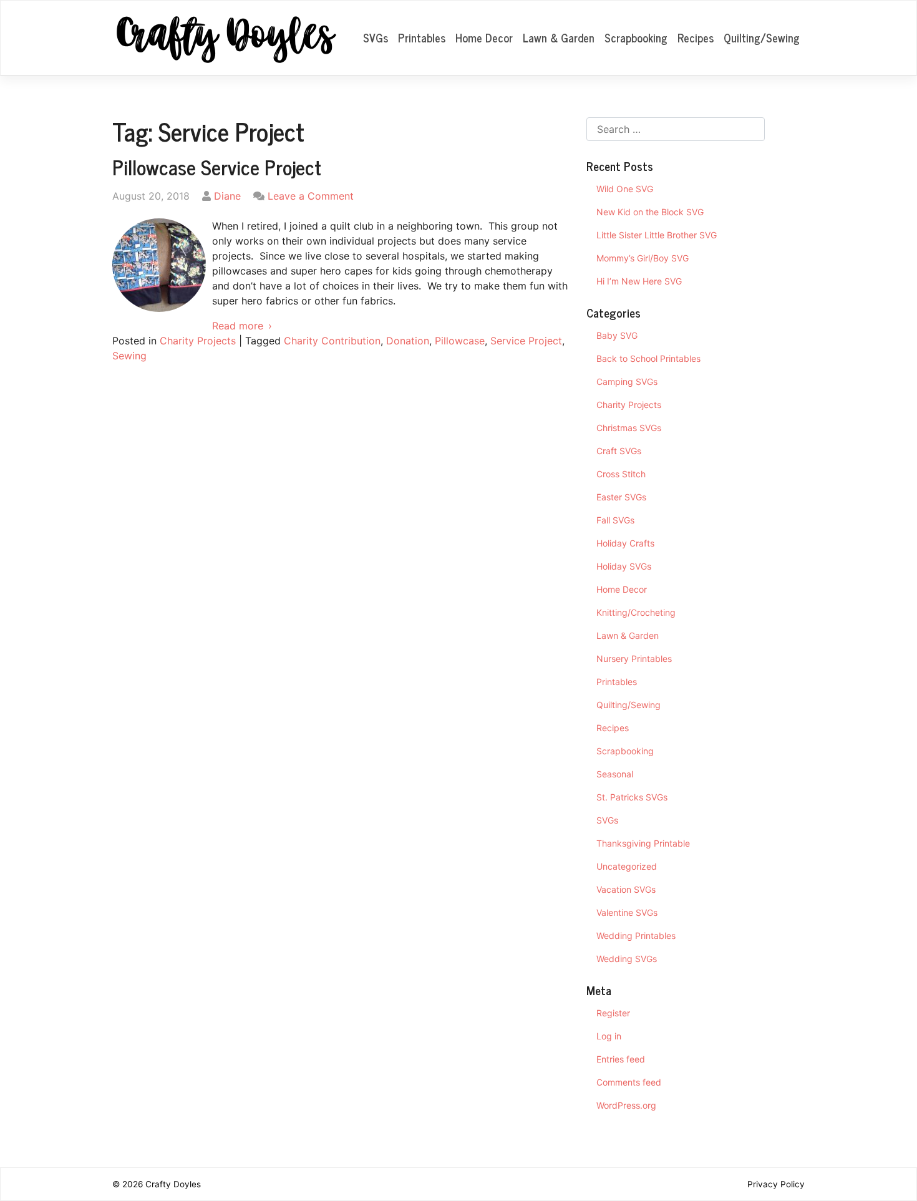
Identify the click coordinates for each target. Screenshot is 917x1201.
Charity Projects (198, 340)
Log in (608, 1036)
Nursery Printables (634, 658)
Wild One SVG (624, 188)
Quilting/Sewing (762, 37)
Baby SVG (617, 335)
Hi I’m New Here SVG (639, 281)
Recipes (695, 37)
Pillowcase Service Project (216, 166)
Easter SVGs (621, 497)
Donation (407, 340)
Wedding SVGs (626, 958)
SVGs (375, 37)
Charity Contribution (332, 340)
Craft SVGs (618, 450)
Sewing (129, 355)
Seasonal (614, 774)
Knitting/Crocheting (636, 612)
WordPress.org (626, 1105)
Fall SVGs (615, 520)
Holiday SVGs (623, 566)
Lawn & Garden (558, 37)
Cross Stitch (621, 474)
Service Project (526, 340)
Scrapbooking (635, 37)
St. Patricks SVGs (631, 797)
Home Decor (484, 37)
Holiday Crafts (625, 543)
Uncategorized (626, 866)
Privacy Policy (776, 1184)
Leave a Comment (311, 196)
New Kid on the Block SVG (650, 212)
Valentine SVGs (626, 912)
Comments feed (628, 1082)
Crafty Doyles (173, 1184)
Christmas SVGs (628, 427)
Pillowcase (460, 340)
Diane (227, 196)
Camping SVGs (626, 381)
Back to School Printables (648, 358)
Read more (237, 325)
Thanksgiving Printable (643, 843)
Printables (421, 37)
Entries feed (620, 1059)
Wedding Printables (636, 935)
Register (613, 1013)
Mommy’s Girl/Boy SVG (642, 258)
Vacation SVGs (626, 889)
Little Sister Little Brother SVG (656, 235)
